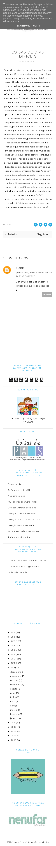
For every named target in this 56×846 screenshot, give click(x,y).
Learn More (23, 26)
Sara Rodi (24, 61)
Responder (47, 294)
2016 (13, 645)
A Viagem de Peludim (19, 537)
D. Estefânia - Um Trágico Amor (23, 566)
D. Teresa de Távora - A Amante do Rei (27, 560)
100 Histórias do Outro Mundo (23, 502)
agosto (13, 689)
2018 (13, 637)
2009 (13, 727)
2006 (13, 740)
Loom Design (43, 842)
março (13, 710)
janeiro (13, 718)
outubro (14, 680)
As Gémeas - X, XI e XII (19, 490)
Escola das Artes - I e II (19, 484)
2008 (13, 731)
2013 (13, 658)
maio (12, 701)
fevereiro (15, 714)
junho (13, 697)
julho (12, 693)
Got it (36, 26)
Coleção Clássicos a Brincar (22, 513)
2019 (13, 632)
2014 (13, 654)
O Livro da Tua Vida (17, 572)
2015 (13, 650)
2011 (13, 667)
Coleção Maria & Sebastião (21, 525)
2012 (13, 663)
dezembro (15, 672)
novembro (15, 676)
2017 (13, 641)
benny (20, 267)
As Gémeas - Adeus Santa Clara (23, 531)
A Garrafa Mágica (16, 496)
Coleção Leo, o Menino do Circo (24, 519)
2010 (13, 722)
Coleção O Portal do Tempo (22, 507)
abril (12, 705)
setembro (15, 684)
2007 (13, 735)
